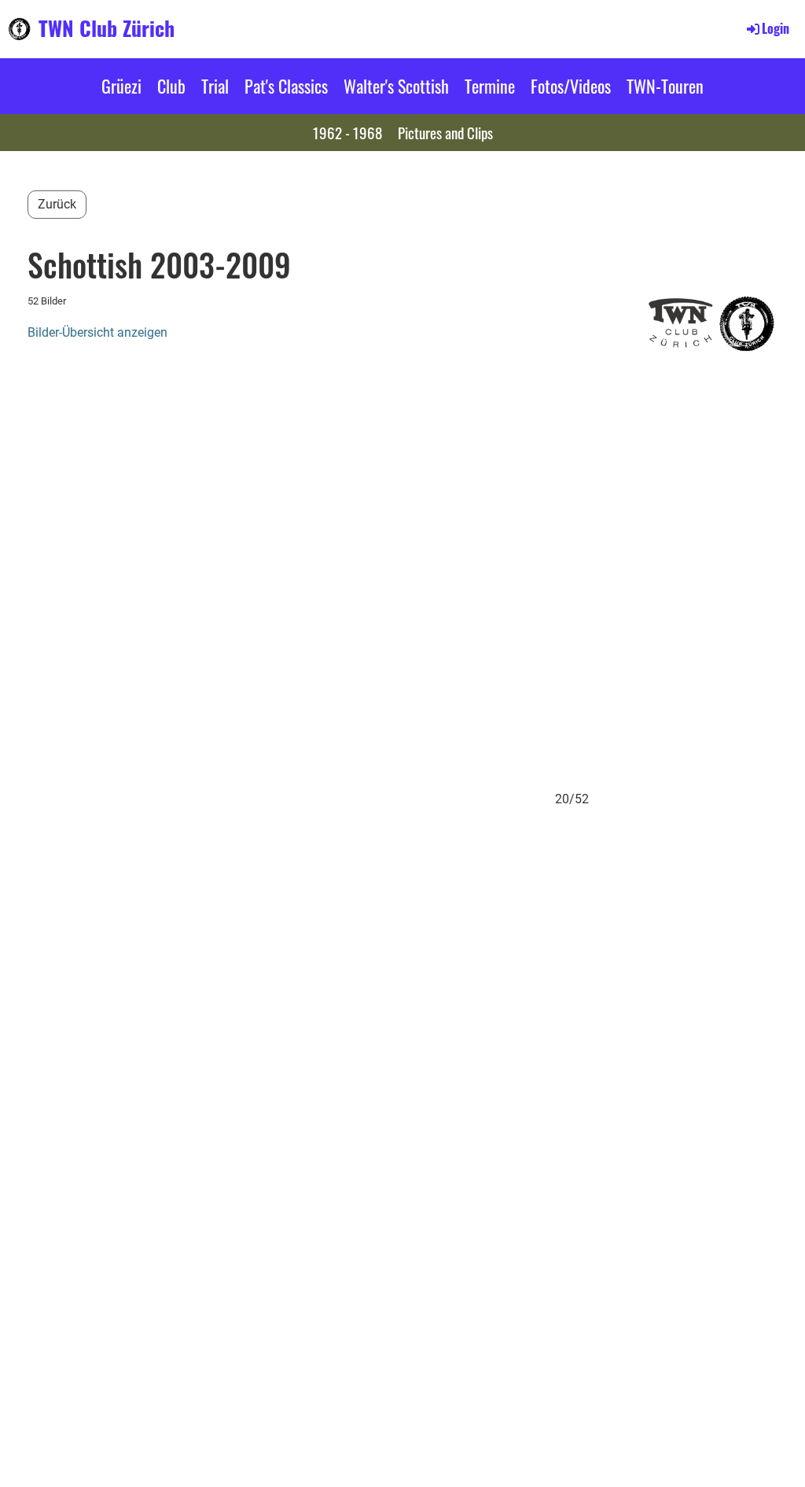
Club (171, 85)
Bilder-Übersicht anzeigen (97, 332)
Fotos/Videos (571, 85)
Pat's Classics (286, 85)
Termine (490, 85)
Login (775, 28)
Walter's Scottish (396, 85)
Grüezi (121, 85)
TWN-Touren (665, 85)
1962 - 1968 (347, 132)
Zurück (57, 204)
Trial (215, 85)
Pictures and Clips (445, 132)
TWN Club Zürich (107, 28)
